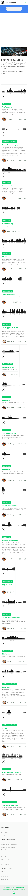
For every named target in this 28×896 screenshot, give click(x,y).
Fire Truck (5, 654)
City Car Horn (7, 584)
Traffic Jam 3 (7, 186)
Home (2, 829)
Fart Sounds (4, 874)
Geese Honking (7, 224)
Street (4, 257)
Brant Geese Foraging (10, 145)
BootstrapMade (11, 889)
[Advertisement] (14, 28)
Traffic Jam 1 (7, 107)
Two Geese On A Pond (10, 805)
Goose (4, 728)
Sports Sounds (5, 861)
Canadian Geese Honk (10, 540)
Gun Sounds (4, 871)
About (17, 889)
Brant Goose (6, 687)
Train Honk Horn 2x (9, 433)
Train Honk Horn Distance (11, 618)
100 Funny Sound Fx (6, 842)
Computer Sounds (5, 859)
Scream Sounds (5, 856)
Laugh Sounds (4, 879)
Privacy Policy (22, 889)
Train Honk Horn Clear (10, 506)
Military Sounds (5, 864)
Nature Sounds (5, 849)
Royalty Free (4, 835)
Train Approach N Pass (10, 328)
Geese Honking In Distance (12, 772)
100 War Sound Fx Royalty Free (9, 844)
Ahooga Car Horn (8, 294)
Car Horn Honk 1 (8, 367)
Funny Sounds (4, 876)
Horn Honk (6, 400)
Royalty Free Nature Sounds (8, 847)
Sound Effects (4, 832)
